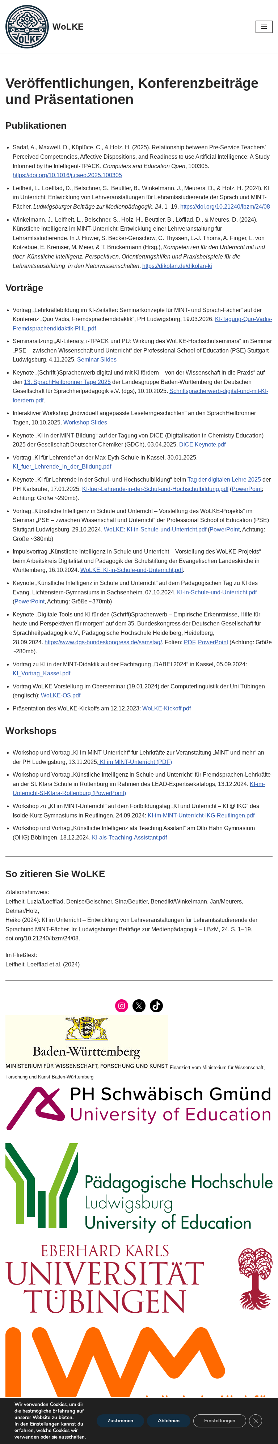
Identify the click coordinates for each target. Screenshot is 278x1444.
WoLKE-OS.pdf (60, 695)
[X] (139, 1005)
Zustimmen (120, 1420)
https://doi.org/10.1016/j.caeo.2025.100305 (67, 175)
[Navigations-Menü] (264, 27)
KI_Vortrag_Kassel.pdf (41, 673)
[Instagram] (121, 1005)
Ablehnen (169, 1420)
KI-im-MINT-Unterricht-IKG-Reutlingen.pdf (201, 815)
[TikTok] (156, 1005)
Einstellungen (45, 1424)
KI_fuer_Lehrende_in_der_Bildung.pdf (62, 466)
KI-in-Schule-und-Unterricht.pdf (217, 592)
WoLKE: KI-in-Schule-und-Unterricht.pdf (155, 529)
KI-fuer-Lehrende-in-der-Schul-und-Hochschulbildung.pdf (155, 489)
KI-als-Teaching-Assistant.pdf (129, 837)
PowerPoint (247, 489)
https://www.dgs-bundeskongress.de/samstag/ (103, 642)
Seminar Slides (97, 359)
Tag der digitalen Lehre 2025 (225, 480)
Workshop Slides (85, 422)
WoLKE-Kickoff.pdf (166, 708)
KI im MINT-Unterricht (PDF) (135, 762)
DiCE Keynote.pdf (202, 444)
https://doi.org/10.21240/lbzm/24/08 (225, 207)
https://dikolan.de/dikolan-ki (177, 266)
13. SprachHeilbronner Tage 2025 (67, 382)
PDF (189, 642)
